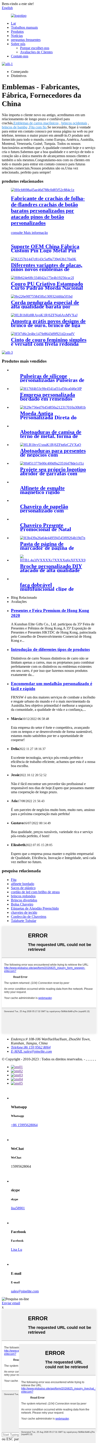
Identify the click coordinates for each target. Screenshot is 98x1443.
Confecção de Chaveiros (28, 917)
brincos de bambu (14, 127)
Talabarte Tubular (23, 921)
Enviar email (11, 1303)
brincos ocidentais (74, 123)
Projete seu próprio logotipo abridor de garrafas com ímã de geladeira (53, 473)
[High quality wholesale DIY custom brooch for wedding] (53, 560)
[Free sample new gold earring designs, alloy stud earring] (44, 315)
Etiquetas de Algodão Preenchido (35, 908)
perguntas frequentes (26, 40)
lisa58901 (18, 1208)
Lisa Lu (16, 1249)
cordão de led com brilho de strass (35, 892)
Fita (13, 880)
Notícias (17, 36)
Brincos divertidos (24, 900)
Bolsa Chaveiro (22, 904)
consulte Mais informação (29, 233)
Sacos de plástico (23, 888)
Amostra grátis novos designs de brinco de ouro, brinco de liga (48, 323)
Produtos (17, 31)
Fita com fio (37, 127)
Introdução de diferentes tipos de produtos (50, 649)
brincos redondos (23, 896)
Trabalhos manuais (24, 27)
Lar (13, 23)
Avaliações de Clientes (36, 52)
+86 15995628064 (24, 1125)
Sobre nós (18, 44)
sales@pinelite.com (25, 1291)
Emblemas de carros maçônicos (36, 123)
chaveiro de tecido (24, 912)
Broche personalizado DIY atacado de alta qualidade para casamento (51, 570)
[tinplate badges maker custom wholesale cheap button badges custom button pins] (42, 190)
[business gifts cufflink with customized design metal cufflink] (50, 445)
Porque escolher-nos (34, 48)
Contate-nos (19, 56)
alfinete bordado (22, 884)
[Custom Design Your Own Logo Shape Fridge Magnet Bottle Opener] (52, 463)
